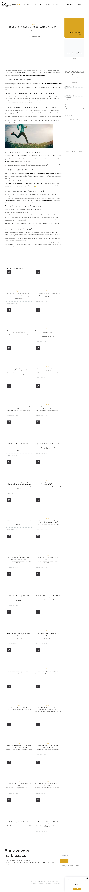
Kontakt (55, 4)
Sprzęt (24, 4)
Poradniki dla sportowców (69, 86)
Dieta (28, 4)
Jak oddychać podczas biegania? (47, 671)
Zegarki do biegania (68, 115)
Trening (14, 4)
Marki (41, 4)
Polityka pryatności (50, 883)
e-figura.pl (61, 5)
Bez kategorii (18, 291)
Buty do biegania (33, 5)
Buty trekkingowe (67, 97)
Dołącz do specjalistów (74, 53)
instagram (41, 883)
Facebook (33, 883)
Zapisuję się (77, 888)
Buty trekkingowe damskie (69, 99)
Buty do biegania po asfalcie (69, 93)
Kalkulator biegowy (47, 5)
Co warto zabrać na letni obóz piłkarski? (48, 293)
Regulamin (57, 883)
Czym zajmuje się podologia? (19, 707)
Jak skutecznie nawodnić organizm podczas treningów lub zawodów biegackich (19, 445)
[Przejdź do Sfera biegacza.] (20, 21)
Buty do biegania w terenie (69, 95)
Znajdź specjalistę (78, 5)
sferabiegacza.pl (69, 4)
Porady (19, 4)
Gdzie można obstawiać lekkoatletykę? (19, 521)
